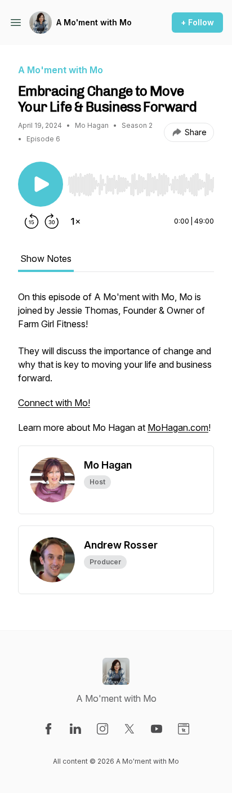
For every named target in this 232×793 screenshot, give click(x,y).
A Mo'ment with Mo (94, 22)
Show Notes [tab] (46, 258)
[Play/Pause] (40, 184)
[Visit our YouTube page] (156, 728)
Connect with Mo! (54, 402)
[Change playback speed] (75, 221)
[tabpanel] (116, 367)
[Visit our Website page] (183, 728)
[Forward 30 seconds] (52, 221)
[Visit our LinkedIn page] (75, 728)
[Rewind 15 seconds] (31, 221)
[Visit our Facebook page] (48, 728)
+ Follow (197, 22)
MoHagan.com (178, 427)
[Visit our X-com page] (129, 728)
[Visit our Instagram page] (102, 728)
